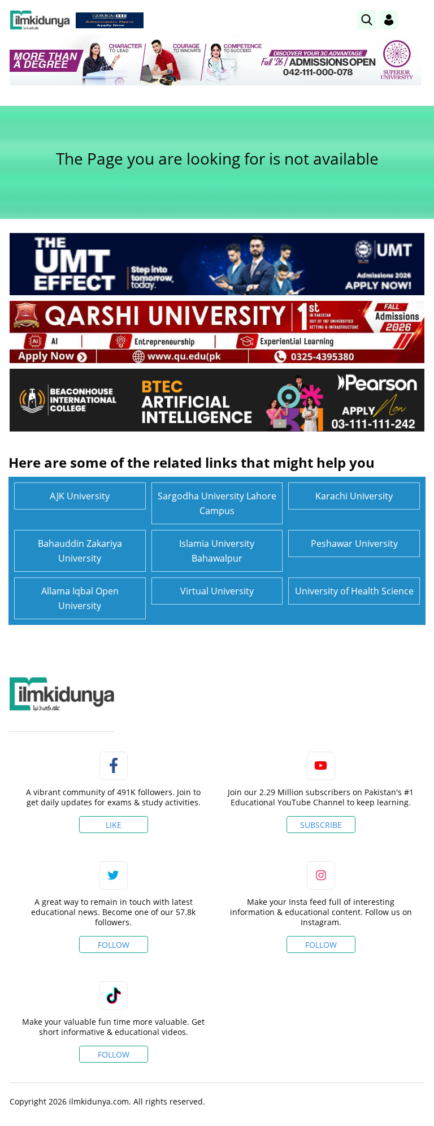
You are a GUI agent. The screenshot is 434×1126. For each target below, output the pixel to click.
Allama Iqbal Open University (80, 598)
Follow (113, 944)
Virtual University (217, 591)
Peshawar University (354, 543)
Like (113, 824)
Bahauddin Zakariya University (80, 550)
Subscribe (321, 824)
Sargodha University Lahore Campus (217, 503)
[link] (110, 20)
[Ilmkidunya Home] (40, 20)
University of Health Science (354, 591)
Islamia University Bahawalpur (216, 550)
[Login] (388, 19)
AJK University (80, 496)
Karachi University (354, 496)
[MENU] (415, 19)
